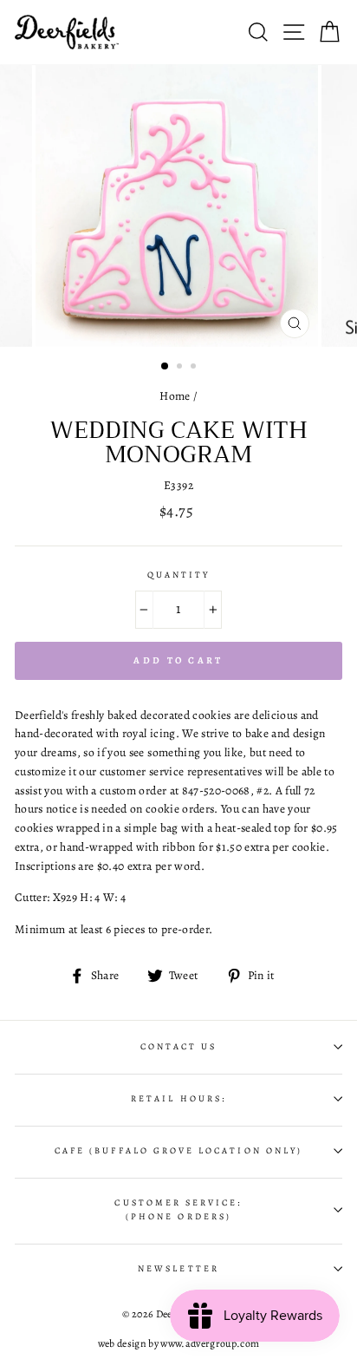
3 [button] (195, 367)
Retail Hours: (178, 1099)
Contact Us (178, 1047)
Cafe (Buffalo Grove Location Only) (178, 1151)
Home (174, 396)
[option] (178, 205)
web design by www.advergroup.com (179, 1343)
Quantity (178, 575)
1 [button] (165, 367)
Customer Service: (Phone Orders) (178, 1210)
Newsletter (178, 1269)
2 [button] (181, 367)
